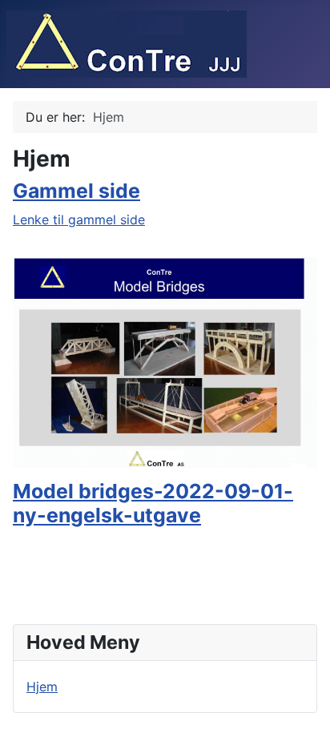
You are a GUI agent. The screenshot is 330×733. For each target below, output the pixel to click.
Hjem (42, 687)
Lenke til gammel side (79, 219)
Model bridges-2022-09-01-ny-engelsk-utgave (153, 503)
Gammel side (76, 191)
